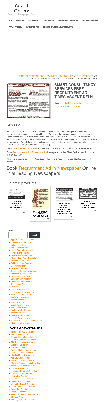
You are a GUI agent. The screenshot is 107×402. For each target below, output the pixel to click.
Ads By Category (16, 20)
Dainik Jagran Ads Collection (23, 386)
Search (11, 230)
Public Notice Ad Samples (21, 263)
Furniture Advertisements (21, 247)
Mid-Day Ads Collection (20, 357)
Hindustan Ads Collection (21, 373)
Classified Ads (32, 27)
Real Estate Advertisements (22, 291)
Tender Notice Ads (18, 299)
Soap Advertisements (20, 315)
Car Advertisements (19, 265)
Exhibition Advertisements (21, 278)
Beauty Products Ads (19, 268)
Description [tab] (14, 125)
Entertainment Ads (18, 245)
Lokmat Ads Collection (20, 368)
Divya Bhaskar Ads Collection (23, 383)
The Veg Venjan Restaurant (22, 399)
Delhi (66, 103)
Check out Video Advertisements (58, 27)
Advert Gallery (21, 8)
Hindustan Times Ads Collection (24, 370)
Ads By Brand (34, 20)
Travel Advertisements (20, 302)
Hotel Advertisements (20, 252)
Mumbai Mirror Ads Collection (23, 355)
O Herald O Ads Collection (22, 352)
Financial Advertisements (21, 281)
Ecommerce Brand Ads (20, 260)
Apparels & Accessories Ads (22, 239)
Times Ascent (82, 76)
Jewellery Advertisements (21, 255)
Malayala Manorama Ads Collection (25, 363)
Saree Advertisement (19, 307)
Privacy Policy (15, 27)
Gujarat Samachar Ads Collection (24, 378)
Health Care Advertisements (22, 250)
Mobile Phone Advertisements (23, 258)
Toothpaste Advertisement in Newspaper (28, 320)
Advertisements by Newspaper (41, 76)
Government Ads (18, 284)
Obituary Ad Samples (20, 289)
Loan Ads (15, 286)
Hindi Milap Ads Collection (21, 376)
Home (21, 76)
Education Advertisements (22, 273)
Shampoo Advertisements (21, 323)
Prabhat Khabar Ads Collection (23, 350)
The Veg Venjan (17, 396)
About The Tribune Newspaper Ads (25, 394)
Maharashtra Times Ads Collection (25, 365)
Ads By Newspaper (90, 20)
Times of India (66, 76)
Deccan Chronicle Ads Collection (24, 337)
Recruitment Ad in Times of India (30, 152)
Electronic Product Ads (20, 276)
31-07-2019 (75, 106)
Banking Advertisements (21, 242)
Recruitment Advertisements (81, 103)
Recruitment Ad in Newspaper (50, 167)
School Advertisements (20, 312)
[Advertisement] (53, 51)
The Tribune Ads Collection (22, 342)
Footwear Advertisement (21, 310)
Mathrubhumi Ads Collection (22, 360)
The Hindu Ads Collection (21, 334)
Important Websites (19, 391)
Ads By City (49, 20)
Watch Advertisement (20, 304)
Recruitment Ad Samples (21, 294)
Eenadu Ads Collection (20, 381)
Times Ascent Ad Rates (24, 148)
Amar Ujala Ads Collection (21, 389)
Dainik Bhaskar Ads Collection (23, 339)
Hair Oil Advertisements (21, 317)
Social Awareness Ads (20, 297)
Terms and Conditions (68, 20)
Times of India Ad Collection (22, 331)
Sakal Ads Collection (19, 344)
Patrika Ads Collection (20, 347)
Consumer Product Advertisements (25, 271)
